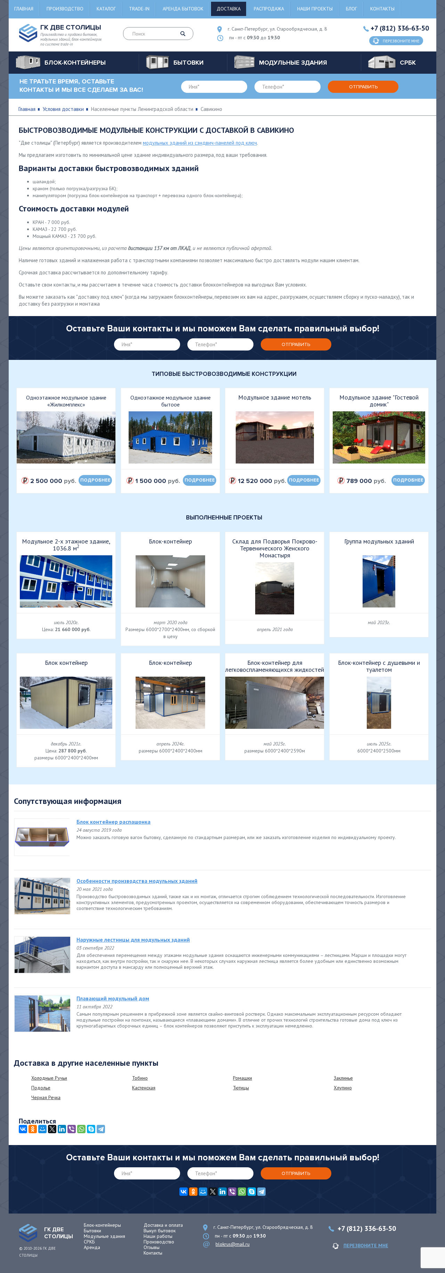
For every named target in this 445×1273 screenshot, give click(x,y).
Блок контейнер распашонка (113, 821)
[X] (52, 1129)
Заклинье (343, 1078)
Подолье (40, 1088)
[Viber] (71, 1129)
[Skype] (91, 1129)
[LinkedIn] (62, 1129)
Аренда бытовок (183, 9)
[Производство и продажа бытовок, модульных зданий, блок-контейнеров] (28, 1233)
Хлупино (343, 1088)
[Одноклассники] (33, 1129)
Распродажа (269, 9)
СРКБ (89, 1241)
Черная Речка (45, 1097)
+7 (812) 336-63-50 (400, 28)
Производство (65, 9)
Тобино (140, 1078)
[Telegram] (101, 1129)
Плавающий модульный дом (112, 998)
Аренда (92, 1247)
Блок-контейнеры (102, 1225)
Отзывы (152, 1247)
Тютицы (241, 1088)
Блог (351, 9)
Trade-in (139, 9)
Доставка (229, 9)
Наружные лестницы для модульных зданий (133, 939)
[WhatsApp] (81, 1129)
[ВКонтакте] (23, 1129)
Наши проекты (315, 9)
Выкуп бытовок (160, 1230)
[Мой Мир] (42, 1129)
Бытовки (92, 1230)
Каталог (106, 9)
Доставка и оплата (163, 1225)
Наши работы (158, 1236)
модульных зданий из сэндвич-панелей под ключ (200, 142)
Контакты (382, 9)
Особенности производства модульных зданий (136, 880)
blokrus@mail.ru (233, 1244)
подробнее (95, 480)
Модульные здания (104, 1236)
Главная (23, 9)
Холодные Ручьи (49, 1078)
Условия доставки (63, 109)
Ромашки (242, 1078)
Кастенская (143, 1088)
